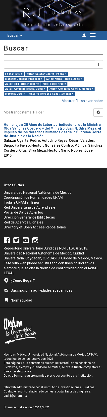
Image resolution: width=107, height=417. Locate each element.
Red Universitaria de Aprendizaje (29, 207)
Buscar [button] (13, 35)
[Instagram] (35, 240)
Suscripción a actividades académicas (41, 290)
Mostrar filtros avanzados (82, 101)
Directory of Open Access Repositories (35, 227)
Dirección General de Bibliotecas (29, 217)
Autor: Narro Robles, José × (64, 79)
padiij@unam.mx (15, 395)
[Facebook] (7, 240)
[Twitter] (16, 240)
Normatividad (21, 300)
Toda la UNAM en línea (21, 202)
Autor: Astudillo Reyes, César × (25, 88)
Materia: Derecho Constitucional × (51, 93)
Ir (99, 64)
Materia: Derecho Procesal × (23, 79)
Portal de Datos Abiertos (23, 212)
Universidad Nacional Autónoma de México (37, 193)
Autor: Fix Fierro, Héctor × (22, 83)
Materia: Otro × (15, 93)
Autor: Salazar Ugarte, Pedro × (46, 74)
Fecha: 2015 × (14, 74)
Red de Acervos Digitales (23, 222)
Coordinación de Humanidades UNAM (33, 197)
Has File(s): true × (54, 83)
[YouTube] (26, 240)
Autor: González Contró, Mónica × (71, 88)
